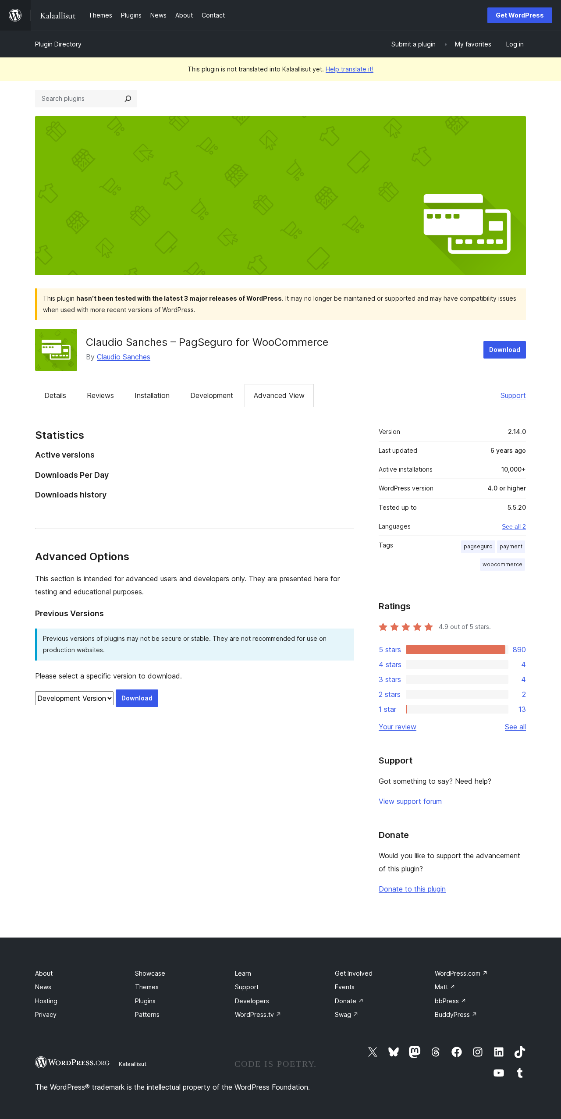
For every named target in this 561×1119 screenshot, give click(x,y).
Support (513, 395)
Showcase (150, 973)
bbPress (450, 1001)
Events (345, 987)
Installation (152, 395)
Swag (347, 1014)
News (43, 987)
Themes (147, 987)
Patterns (147, 1014)
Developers (252, 1001)
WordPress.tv (258, 1014)
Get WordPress (520, 15)
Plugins (145, 1001)
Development (211, 395)
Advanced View (279, 395)
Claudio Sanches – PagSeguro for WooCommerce (207, 342)
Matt (445, 987)
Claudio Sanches (123, 356)
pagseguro (478, 546)
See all (515, 726)
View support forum (410, 801)
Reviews (100, 395)
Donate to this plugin (412, 889)
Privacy (46, 1014)
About (44, 973)
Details (55, 395)
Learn (243, 973)
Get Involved (354, 973)
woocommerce (502, 564)
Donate (349, 1001)
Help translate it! (349, 69)
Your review (397, 726)
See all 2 (514, 526)
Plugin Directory (58, 44)
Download (504, 349)
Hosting (46, 1001)
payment (511, 546)
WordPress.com (461, 973)
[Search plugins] (128, 98)
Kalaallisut (132, 1063)
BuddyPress (456, 1014)
